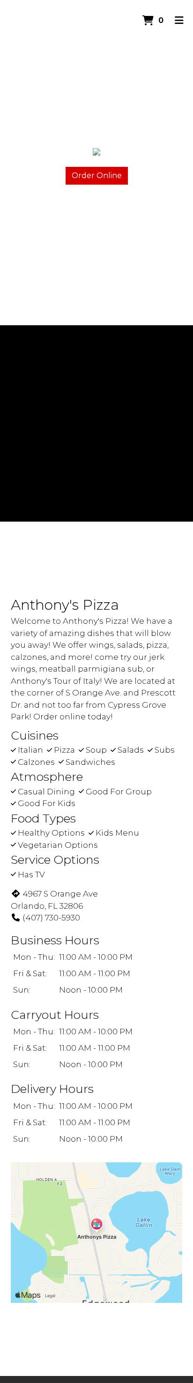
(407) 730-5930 (51, 917)
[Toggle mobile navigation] (179, 21)
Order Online (97, 175)
